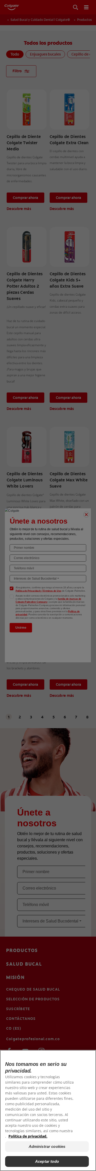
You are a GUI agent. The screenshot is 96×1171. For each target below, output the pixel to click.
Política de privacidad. (27, 1136)
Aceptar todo (47, 1161)
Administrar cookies (47, 1146)
